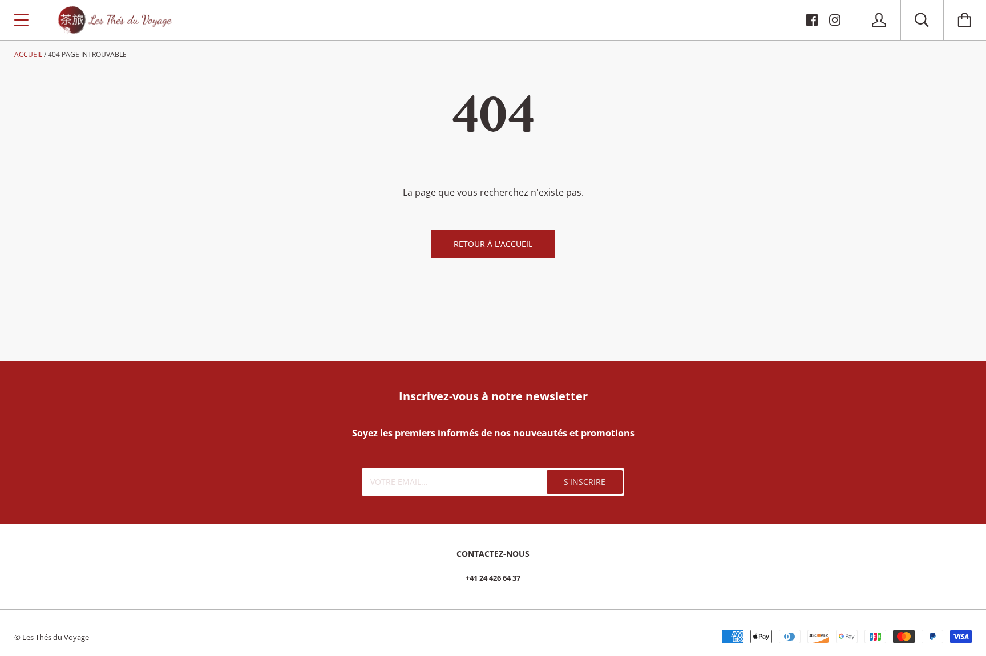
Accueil (28, 54)
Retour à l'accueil (493, 243)
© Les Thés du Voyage (51, 637)
